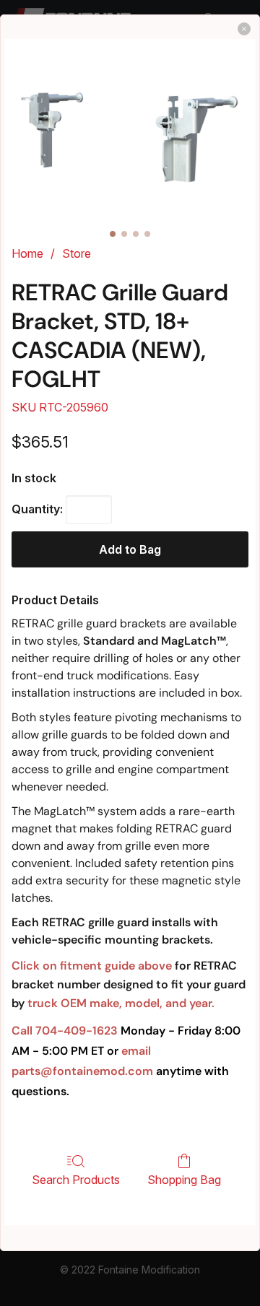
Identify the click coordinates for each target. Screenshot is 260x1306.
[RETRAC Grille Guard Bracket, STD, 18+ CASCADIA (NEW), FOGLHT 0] (130, 137)
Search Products (76, 1179)
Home (27, 253)
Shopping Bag (184, 1179)
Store (76, 253)
